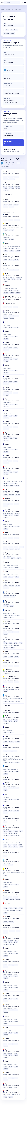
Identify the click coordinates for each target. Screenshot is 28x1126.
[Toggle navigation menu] (25, 2)
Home (2, 9)
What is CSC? (5, 166)
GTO (20, 9)
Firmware (8, 9)
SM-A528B (14, 9)
